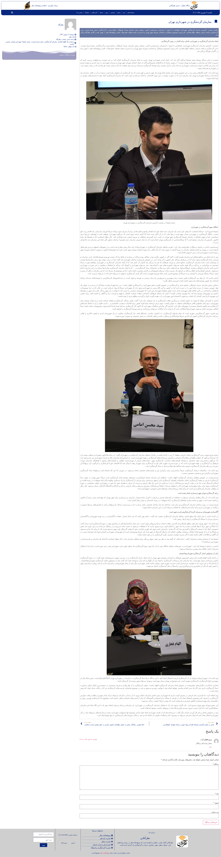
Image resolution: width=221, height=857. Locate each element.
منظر (118, 12)
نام (217, 794)
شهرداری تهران (16, 42)
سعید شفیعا (26, 42)
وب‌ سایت (215, 812)
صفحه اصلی (130, 12)
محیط (101, 12)
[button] (12, 12)
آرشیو (73, 843)
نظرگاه (87, 12)
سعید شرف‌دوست (37, 42)
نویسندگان (64, 843)
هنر (124, 12)
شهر (106, 12)
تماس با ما (79, 12)
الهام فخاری (62, 42)
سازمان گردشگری (51, 42)
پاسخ (210, 747)
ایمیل (216, 803)
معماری (112, 12)
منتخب (64, 39)
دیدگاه (216, 764)
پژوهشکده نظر (105, 853)
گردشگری (94, 12)
